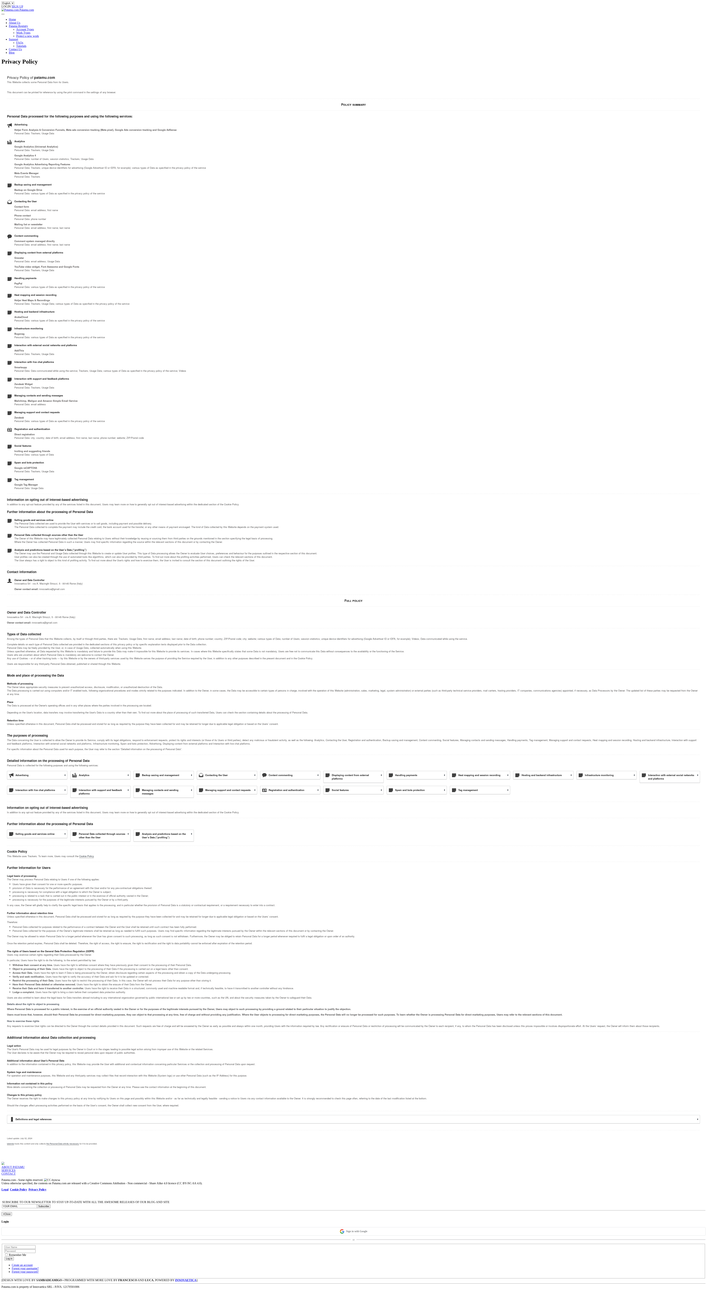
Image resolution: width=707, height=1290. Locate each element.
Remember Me (17, 1254)
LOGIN (6, 6)
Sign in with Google (356, 1231)
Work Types (23, 32)
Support (13, 39)
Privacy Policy (37, 1189)
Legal (4, 1189)
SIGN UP (17, 6)
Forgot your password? (25, 1271)
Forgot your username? (25, 1268)
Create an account (22, 1265)
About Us (14, 22)
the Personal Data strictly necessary (62, 1143)
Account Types (25, 29)
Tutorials (21, 46)
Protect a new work (27, 36)
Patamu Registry (18, 26)
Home (12, 19)
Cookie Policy (86, 856)
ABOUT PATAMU (13, 1167)
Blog (12, 52)
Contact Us (15, 49)
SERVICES (8, 1170)
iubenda (10, 1143)
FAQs (19, 42)
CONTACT (8, 1173)
